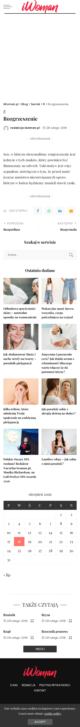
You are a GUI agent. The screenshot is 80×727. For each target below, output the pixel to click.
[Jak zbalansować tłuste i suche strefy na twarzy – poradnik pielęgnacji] (20, 337)
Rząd (7, 631)
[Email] (71, 211)
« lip (6, 574)
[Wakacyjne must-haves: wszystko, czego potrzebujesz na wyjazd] (59, 291)
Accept (40, 722)
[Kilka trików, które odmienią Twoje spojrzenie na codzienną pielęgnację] (20, 391)
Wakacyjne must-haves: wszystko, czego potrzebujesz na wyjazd (58, 313)
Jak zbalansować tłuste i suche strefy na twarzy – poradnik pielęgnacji (19, 358)
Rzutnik (9, 615)
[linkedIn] (60, 211)
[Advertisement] (40, 55)
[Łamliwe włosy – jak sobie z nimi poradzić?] (59, 442)
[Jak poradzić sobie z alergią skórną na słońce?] (59, 391)
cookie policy (52, 713)
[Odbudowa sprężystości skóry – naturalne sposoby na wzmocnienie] (20, 291)
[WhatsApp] (48, 211)
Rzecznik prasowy (55, 631)
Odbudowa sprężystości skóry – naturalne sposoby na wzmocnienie (20, 313)
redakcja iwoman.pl (25, 128)
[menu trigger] (8, 6)
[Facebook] (37, 211)
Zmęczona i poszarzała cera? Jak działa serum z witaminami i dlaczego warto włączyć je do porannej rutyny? (58, 363)
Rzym (46, 615)
